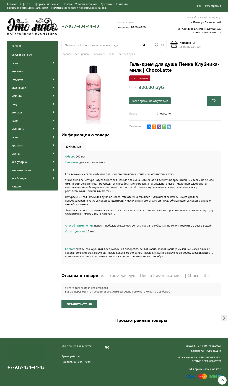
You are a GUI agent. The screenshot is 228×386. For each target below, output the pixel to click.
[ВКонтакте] (149, 127)
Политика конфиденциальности (27, 7)
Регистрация (213, 5)
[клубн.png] (93, 93)
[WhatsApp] (164, 127)
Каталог (12, 4)
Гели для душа (126, 54)
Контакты (122, 4)
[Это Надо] (32, 26)
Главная (67, 54)
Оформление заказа (46, 4)
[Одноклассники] (154, 127)
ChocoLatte (99, 54)
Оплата (67, 4)
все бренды (82, 54)
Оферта (25, 4)
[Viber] (159, 127)
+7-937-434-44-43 (80, 26)
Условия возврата (86, 4)
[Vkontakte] (106, 347)
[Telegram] (169, 127)
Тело (112, 54)
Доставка (107, 4)
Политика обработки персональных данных (79, 7)
